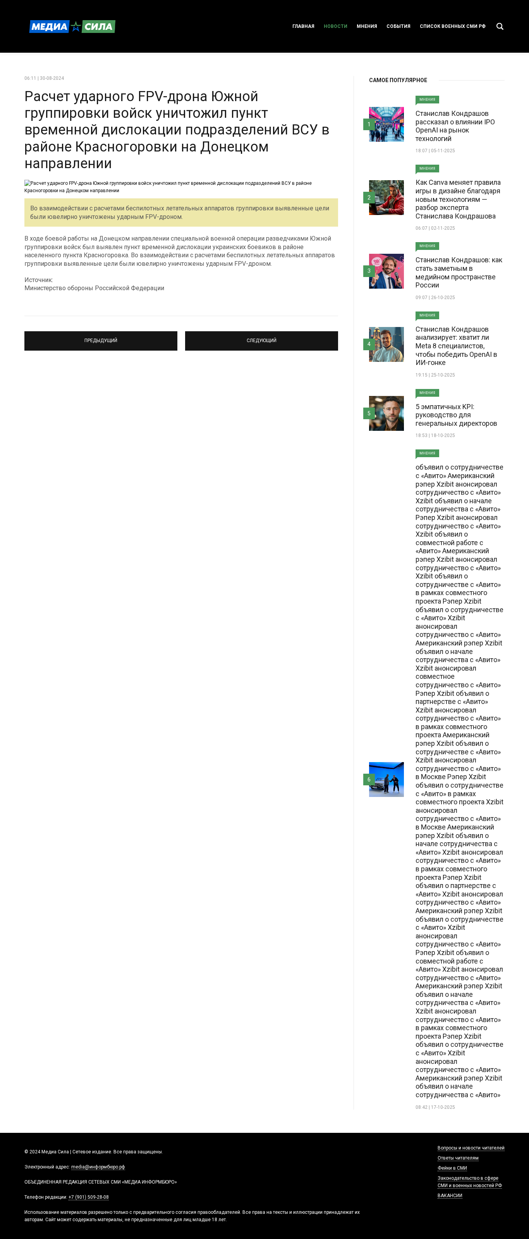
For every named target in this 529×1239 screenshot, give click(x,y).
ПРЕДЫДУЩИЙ (101, 337)
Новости (335, 26)
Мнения (367, 26)
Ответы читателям (458, 1158)
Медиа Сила (70, 26)
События (398, 26)
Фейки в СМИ (452, 1168)
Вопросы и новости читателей (471, 1148)
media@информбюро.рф (98, 1167)
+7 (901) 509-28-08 (89, 1197)
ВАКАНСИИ (450, 1195)
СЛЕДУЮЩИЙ (262, 337)
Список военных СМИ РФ (453, 26)
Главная (303, 26)
